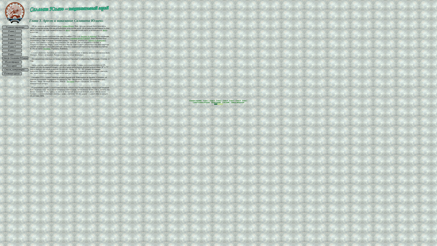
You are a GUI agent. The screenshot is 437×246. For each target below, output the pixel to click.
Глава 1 (205, 100)
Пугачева (46, 49)
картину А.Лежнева (88, 36)
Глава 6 (238, 100)
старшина (74, 38)
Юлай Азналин (84, 38)
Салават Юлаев (68, 26)
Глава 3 (218, 100)
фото (67, 30)
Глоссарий (225, 102)
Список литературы (237, 102)
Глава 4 (225, 100)
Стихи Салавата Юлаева (201, 102)
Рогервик (70, 81)
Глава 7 (244, 100)
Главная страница (195, 100)
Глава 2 (212, 100)
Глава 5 (231, 100)
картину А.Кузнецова (96, 40)
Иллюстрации (216, 102)
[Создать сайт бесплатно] (218, 104)
